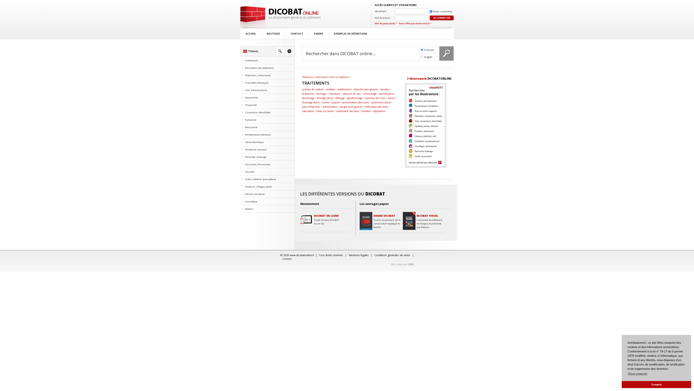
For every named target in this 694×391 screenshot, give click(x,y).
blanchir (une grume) (366, 89)
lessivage (311, 102)
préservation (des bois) (355, 102)
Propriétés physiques (257, 82)
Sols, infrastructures (256, 90)
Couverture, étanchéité (257, 112)
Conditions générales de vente (392, 255)
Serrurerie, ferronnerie (257, 164)
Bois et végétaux (339, 77)
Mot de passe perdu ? (386, 23)
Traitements (315, 83)
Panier (318, 33)
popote (336, 102)
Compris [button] (656, 384)
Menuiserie (251, 127)
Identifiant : (381, 11)
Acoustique (251, 201)
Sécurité (249, 171)
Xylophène (379, 111)
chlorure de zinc (351, 93)
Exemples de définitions (350, 33)
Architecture (251, 60)
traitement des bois (347, 111)
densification (386, 93)
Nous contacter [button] (637, 373)
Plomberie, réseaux (256, 149)
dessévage (308, 98)
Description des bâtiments (259, 68)
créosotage (370, 93)
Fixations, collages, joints (258, 186)
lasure (391, 98)
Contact (297, 33)
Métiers (249, 209)
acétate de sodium (313, 89)
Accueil (251, 33)
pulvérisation (330, 106)
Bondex (384, 89)
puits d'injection (311, 106)
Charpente (251, 105)
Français (429, 50)
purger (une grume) (351, 106)
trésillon (366, 111)
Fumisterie (250, 119)
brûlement (308, 93)
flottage (340, 98)
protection (381, 102)
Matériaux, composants (258, 75)
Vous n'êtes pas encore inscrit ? (415, 23)
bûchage (321, 93)
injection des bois (375, 98)
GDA (411, 264)
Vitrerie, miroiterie (255, 194)
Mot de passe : (383, 17)
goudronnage (355, 98)
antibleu (330, 89)
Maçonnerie (251, 97)
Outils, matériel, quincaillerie (260, 179)
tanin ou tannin (325, 111)
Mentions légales (359, 255)
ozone (325, 102)
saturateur (308, 111)
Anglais (428, 57)
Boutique (273, 33)
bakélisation (345, 89)
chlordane (334, 93)
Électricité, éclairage (256, 157)
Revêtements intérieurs (258, 134)
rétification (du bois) (376, 106)
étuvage (325, 98)
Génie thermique (254, 142)
